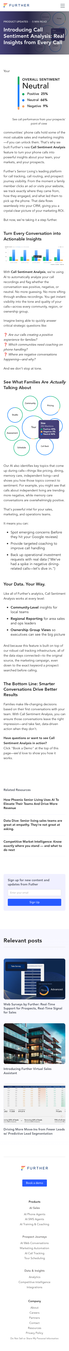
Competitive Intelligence (34, 1282)
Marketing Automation (34, 1248)
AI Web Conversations (34, 1243)
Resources (34, 1328)
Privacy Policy (34, 1333)
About (34, 1308)
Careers (34, 1313)
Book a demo (34, 1183)
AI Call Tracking (34, 1253)
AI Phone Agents (34, 1214)
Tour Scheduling (34, 1258)
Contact (34, 1323)
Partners (34, 1318)
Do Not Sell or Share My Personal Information (34, 1338)
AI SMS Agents (34, 1219)
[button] (63, 6)
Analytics (34, 1277)
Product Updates (16, 22)
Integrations (34, 1287)
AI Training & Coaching (34, 1224)
